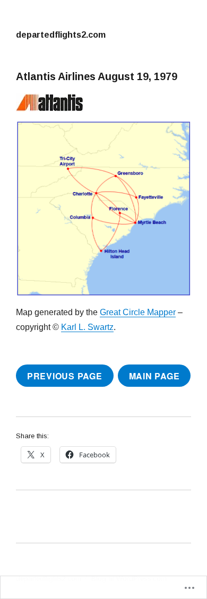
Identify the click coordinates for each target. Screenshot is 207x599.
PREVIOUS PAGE (64, 376)
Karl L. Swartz (87, 327)
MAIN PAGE (154, 376)
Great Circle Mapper (138, 312)
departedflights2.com (61, 34)
